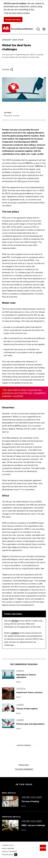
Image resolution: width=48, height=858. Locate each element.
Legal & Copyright (9, 852)
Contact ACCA (8, 845)
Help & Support (8, 849)
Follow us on (7, 855)
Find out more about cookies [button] (17, 13)
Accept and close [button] (13, 19)
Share (5, 69)
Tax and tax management (24, 769)
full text (15, 621)
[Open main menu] (44, 29)
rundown (15, 633)
